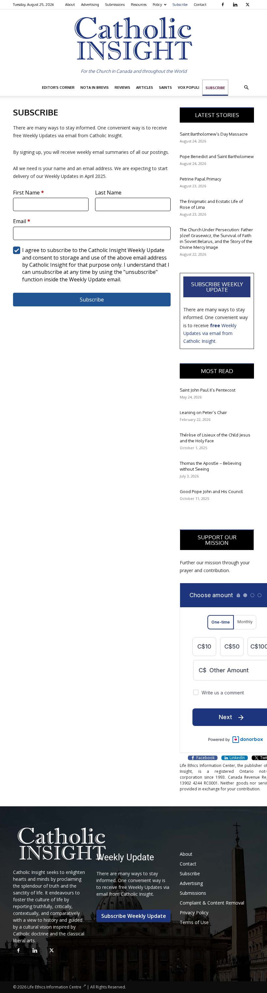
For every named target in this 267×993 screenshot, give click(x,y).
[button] (246, 88)
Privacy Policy (194, 912)
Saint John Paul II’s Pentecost (207, 390)
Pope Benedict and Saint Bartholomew (217, 156)
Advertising (90, 4)
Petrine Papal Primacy (200, 178)
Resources (139, 4)
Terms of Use (194, 922)
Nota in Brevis (94, 87)
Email (21, 221)
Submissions (115, 4)
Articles (144, 87)
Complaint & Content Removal (212, 903)
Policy (157, 4)
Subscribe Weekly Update (217, 286)
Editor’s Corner (58, 87)
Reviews (122, 87)
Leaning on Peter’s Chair (203, 412)
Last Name (108, 192)
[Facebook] (223, 4)
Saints (165, 87)
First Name (28, 192)
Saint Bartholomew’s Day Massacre (214, 134)
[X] (248, 4)
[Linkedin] (236, 4)
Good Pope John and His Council (211, 491)
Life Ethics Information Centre (54, 987)
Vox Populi (188, 87)
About (70, 4)
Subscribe (180, 4)
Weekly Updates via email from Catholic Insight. (209, 333)
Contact (200, 4)
